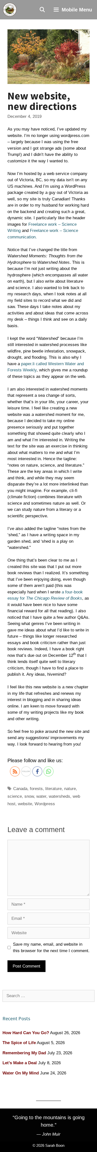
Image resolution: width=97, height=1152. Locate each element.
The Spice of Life (19, 1042)
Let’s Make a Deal (19, 1063)
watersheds (59, 796)
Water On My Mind (20, 1073)
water (41, 796)
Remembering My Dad (24, 1053)
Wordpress (45, 803)
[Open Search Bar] (42, 9)
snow (29, 796)
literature (53, 788)
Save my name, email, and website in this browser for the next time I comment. (51, 947)
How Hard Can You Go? (25, 1032)
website (25, 803)
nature (70, 788)
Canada (20, 788)
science (14, 796)
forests (36, 788)
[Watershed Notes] (9, 9)
